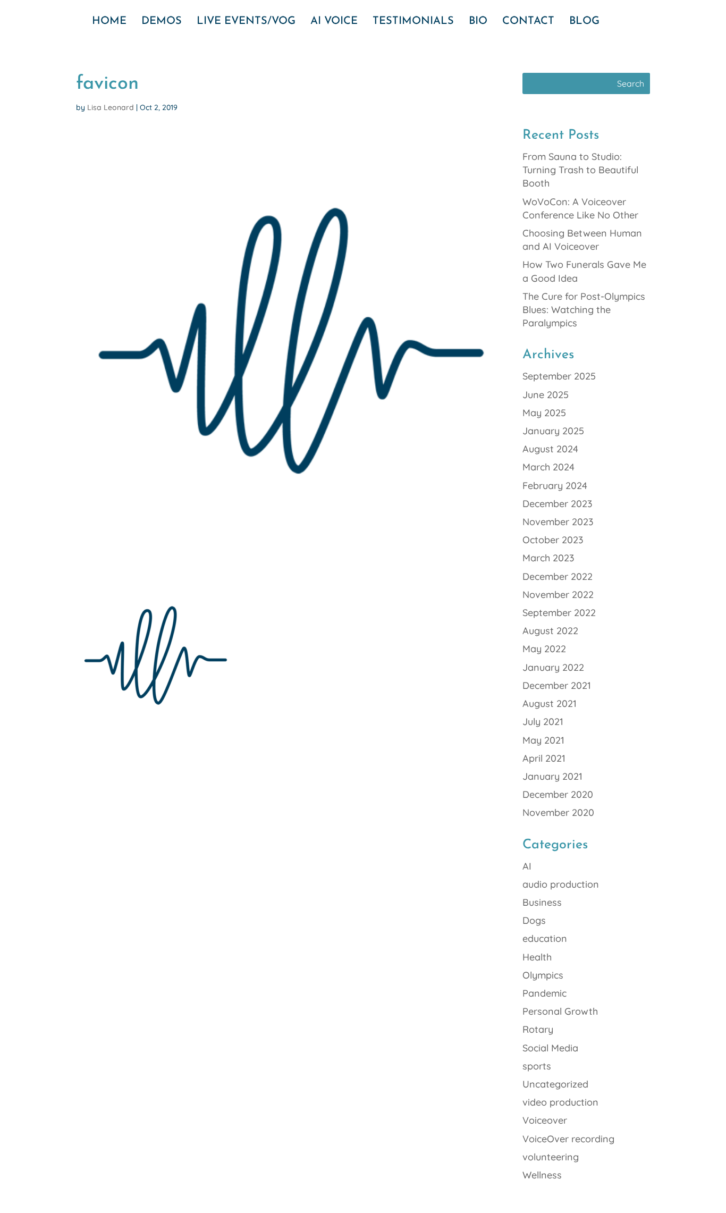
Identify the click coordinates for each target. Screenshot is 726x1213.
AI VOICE (334, 22)
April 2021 (543, 758)
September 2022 (559, 612)
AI (526, 866)
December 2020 (557, 794)
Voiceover (544, 1120)
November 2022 (558, 594)
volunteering (550, 1157)
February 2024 (554, 485)
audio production (560, 884)
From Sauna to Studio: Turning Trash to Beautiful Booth (580, 169)
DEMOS (161, 22)
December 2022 (557, 576)
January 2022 (553, 667)
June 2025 (545, 395)
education (544, 938)
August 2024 (550, 449)
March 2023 (548, 558)
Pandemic (544, 993)
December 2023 (557, 504)
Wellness (542, 1175)
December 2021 (556, 685)
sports (536, 1066)
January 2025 (553, 431)
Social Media (550, 1048)
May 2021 (543, 740)
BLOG (584, 22)
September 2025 (559, 376)
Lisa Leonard (110, 107)
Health (537, 957)
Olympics (542, 975)
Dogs (534, 920)
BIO (478, 22)
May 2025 (544, 413)
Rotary (537, 1029)
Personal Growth (560, 1011)
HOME (109, 22)
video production (560, 1102)
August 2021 (549, 703)
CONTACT (528, 22)
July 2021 (542, 721)
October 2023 (553, 540)
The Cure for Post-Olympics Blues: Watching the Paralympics (583, 309)
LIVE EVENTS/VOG (246, 22)
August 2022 (550, 631)
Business (542, 902)
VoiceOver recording (568, 1139)
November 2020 (558, 812)
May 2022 (544, 649)
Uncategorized (555, 1084)
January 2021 (552, 776)
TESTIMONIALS (413, 22)
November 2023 (558, 522)
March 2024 (548, 467)
